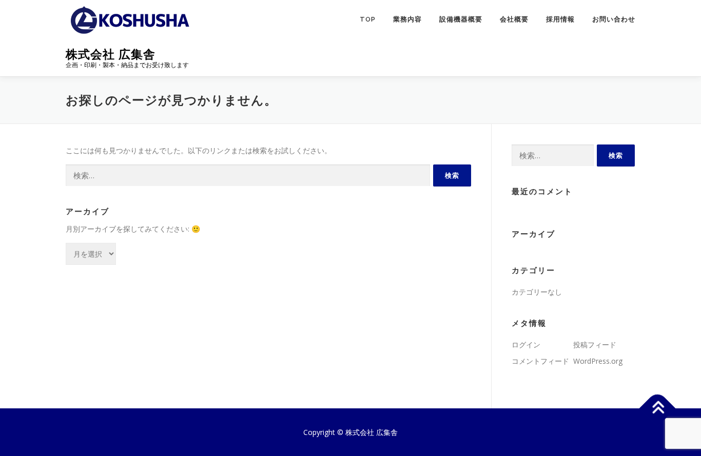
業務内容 (407, 19)
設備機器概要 (460, 19)
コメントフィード (540, 361)
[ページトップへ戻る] (657, 408)
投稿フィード (594, 344)
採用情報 (560, 19)
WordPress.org (597, 361)
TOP (368, 19)
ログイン (526, 344)
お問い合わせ (613, 19)
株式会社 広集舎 (110, 54)
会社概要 (514, 19)
